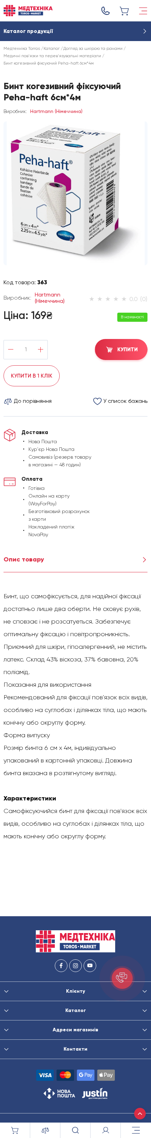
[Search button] (75, 1130)
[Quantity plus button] (40, 349)
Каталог (52, 48)
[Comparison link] (45, 1130)
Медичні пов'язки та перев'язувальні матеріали (52, 55)
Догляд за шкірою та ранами (93, 48)
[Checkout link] (124, 11)
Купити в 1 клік (31, 376)
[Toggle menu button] (143, 10)
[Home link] (28, 10)
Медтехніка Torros (22, 48)
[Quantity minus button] (10, 349)
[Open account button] (106, 1130)
